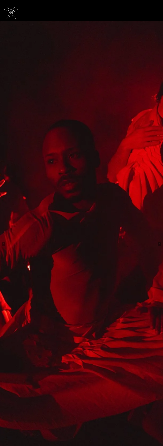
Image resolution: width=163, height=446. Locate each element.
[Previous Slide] (3, 244)
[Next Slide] (159, 244)
